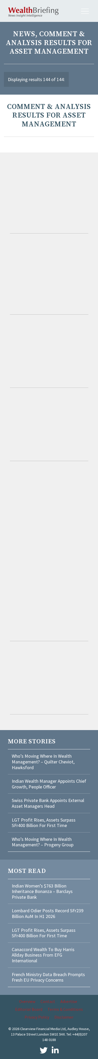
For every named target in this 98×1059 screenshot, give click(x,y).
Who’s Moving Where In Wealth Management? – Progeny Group (42, 842)
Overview (27, 1001)
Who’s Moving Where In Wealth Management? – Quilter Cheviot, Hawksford (43, 761)
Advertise (68, 1001)
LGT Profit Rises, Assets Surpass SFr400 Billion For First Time (44, 823)
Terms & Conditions (65, 1009)
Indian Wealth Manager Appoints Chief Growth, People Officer (49, 784)
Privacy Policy (37, 1017)
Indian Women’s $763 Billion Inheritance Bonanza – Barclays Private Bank (42, 891)
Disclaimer (63, 1017)
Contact (48, 1001)
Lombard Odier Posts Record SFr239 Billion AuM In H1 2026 (47, 913)
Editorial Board (28, 1009)
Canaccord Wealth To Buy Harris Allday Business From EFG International (43, 955)
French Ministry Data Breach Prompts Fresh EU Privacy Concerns (48, 977)
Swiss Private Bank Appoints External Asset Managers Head (48, 803)
